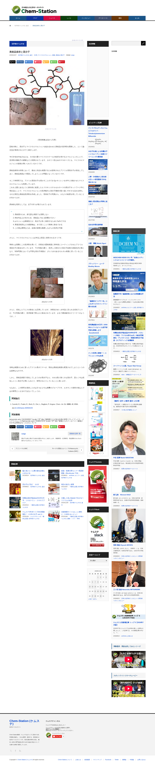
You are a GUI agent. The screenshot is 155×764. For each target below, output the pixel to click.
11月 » (95, 599)
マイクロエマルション (45, 55)
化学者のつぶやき (23, 55)
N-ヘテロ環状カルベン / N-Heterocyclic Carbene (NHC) (65, 450)
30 (100, 596)
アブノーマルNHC (22, 448)
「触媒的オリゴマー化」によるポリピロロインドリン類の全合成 (97, 303)
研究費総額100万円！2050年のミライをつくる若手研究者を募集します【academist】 (97, 329)
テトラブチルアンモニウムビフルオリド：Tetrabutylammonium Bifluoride (97, 132)
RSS (19, 750)
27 (92, 596)
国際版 (124, 759)
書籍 (120, 18)
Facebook (108, 759)
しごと (69, 18)
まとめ (137, 18)
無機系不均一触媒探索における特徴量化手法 (128, 295)
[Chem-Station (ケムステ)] (34, 9)
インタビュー (86, 18)
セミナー (77, 475)
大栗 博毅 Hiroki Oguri (97, 243)
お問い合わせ (141, 759)
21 (95, 591)
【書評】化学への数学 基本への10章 (126, 401)
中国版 (132, 759)
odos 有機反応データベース (130, 374)
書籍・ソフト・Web (73, 518)
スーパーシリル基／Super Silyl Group (127, 366)
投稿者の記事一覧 (75, 433)
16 (100, 586)
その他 (123, 410)
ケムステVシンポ (35, 516)
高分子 (62, 55)
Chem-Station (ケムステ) (24, 722)
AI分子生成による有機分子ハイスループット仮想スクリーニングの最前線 (97, 154)
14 (95, 586)
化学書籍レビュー (131, 410)
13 (92, 586)
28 (95, 596)
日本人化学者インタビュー (129, 556)
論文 (31, 55)
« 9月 (90, 599)
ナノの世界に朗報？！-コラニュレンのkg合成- (97, 354)
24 (103, 591)
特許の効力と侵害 (67, 484)
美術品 (58, 55)
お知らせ (130, 636)
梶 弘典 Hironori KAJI (121, 495)
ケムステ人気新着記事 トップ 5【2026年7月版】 (128, 623)
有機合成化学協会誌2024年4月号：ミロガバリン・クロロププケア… (33, 500)
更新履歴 (87, 759)
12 (89, 586)
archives (71, 475)
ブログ (35, 18)
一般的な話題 (73, 486)
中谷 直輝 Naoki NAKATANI (123, 458)
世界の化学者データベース (129, 469)
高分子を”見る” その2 (30, 484)
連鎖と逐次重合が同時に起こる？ (97, 202)
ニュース (52, 18)
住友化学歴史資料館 (95, 225)
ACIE (35, 55)
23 (100, 591)
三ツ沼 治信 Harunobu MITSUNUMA (126, 589)
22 (98, 591)
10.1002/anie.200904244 (24, 408)
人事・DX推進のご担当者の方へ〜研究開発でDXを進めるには (97, 179)
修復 (53, 55)
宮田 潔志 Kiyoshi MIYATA (123, 545)
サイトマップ (97, 759)
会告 (82, 475)
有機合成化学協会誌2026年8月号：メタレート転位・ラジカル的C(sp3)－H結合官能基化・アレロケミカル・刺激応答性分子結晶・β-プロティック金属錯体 (128, 336)
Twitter (117, 759)
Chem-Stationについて (65, 759)
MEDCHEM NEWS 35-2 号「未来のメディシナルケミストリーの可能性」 (128, 259)
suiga (72, 55)
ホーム (18, 18)
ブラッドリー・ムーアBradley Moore (96, 265)
